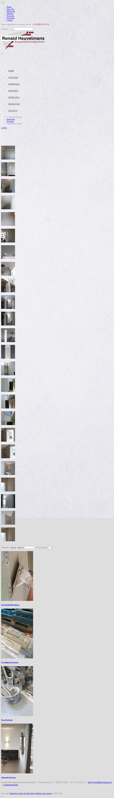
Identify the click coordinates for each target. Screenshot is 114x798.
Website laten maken (44, 793)
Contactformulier (10, 785)
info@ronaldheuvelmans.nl (100, 782)
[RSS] (4, 128)
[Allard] (8, 159)
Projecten (10, 16)
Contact (10, 20)
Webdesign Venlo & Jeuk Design (23, 793)
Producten (11, 18)
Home (9, 7)
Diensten (10, 14)
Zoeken (4, 29)
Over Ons (10, 9)
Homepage (11, 119)
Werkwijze (11, 11)
